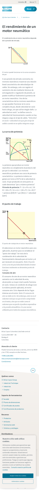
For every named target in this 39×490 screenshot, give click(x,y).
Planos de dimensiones (12, 402)
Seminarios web (9, 425)
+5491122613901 (7, 356)
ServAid (6, 399)
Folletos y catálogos (11, 428)
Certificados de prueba (12, 406)
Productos (7, 418)
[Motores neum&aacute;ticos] (19, 17)
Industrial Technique (11, 383)
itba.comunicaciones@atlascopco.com (15, 359)
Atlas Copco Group (10, 380)
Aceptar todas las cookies (18, 476)
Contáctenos (6, 361)
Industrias (7, 386)
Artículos (7, 422)
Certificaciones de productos (14, 409)
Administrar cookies (18, 481)
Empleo (6, 390)
